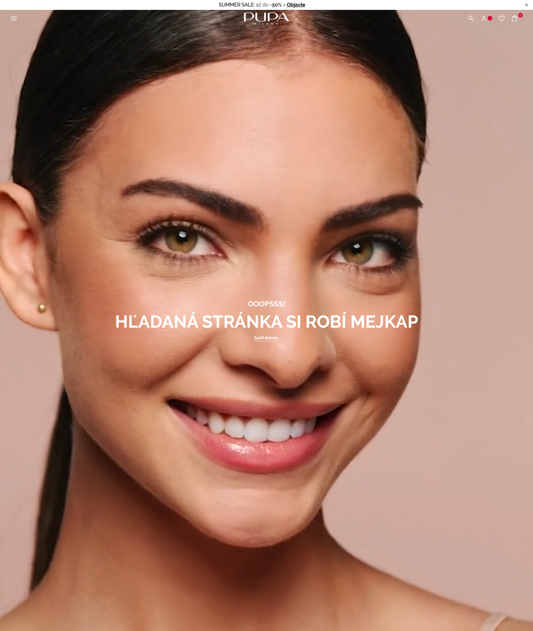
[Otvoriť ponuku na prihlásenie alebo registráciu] (486, 19)
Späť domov (266, 337)
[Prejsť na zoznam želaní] (502, 19)
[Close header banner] (526, 5)
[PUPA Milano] (266, 18)
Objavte (296, 5)
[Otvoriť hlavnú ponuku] (14, 19)
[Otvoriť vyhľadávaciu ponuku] (471, 19)
